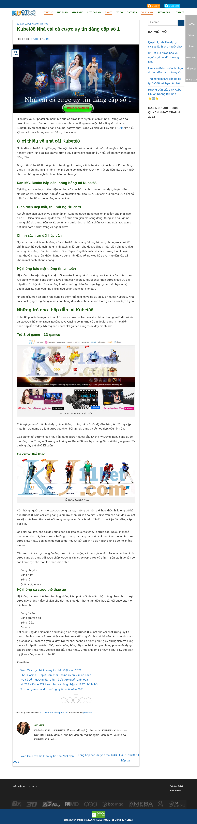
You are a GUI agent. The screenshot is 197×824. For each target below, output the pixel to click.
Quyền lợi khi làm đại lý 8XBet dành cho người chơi (165, 44)
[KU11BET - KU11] (24, 13)
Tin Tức (44, 24)
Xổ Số (119, 12)
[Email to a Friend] (76, 700)
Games (108, 12)
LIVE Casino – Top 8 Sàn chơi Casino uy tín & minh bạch (55, 675)
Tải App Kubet (176, 786)
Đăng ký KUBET (124, 819)
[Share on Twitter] (70, 700)
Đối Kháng (147, 12)
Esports (132, 12)
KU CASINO (175, 790)
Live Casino (94, 12)
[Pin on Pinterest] (82, 700)
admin (47, 39)
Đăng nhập (174, 6)
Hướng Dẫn (163, 12)
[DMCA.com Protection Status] (98, 814)
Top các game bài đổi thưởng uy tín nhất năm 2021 (52, 689)
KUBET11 (33, 786)
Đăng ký (156, 6)
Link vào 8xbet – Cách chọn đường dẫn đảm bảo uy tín (165, 70)
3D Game (21, 24)
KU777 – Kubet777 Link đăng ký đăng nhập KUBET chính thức (59, 684)
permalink (87, 712)
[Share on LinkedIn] (89, 700)
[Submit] (181, 22)
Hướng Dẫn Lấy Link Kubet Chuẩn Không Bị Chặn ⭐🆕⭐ (165, 94)
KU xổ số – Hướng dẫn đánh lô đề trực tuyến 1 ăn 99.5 (54, 679)
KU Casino (77, 12)
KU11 (120, 127)
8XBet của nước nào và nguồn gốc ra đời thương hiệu (163, 57)
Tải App (180, 12)
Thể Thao (62, 12)
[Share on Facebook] (63, 700)
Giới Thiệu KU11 (20, 786)
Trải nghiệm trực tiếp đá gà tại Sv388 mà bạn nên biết (164, 81)
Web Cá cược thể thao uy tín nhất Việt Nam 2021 (50, 670)
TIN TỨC (48, 12)
